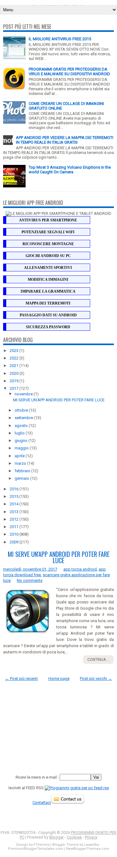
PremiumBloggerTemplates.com (35, 849)
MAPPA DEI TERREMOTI (48, 303)
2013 (14, 511)
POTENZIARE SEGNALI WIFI (48, 232)
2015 (14, 496)
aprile (20, 455)
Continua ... (98, 659)
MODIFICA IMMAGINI (48, 279)
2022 (14, 358)
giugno (21, 440)
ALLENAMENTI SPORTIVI (48, 267)
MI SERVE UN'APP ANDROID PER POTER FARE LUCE (59, 400)
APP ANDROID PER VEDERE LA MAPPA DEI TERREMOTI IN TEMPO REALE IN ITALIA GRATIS (64, 140)
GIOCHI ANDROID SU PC (48, 256)
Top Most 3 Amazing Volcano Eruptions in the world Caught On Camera (70, 169)
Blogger (56, 837)
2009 (14, 542)
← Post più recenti (21, 678)
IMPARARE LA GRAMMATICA (48, 291)
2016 (14, 489)
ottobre (22, 410)
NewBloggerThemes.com (87, 849)
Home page (59, 678)
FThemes (42, 845)
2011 (14, 526)
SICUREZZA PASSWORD (48, 327)
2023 (14, 350)
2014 (14, 504)
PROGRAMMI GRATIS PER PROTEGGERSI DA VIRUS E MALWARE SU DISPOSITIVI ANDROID (69, 71)
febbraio (23, 470)
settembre (24, 417)
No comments (29, 580)
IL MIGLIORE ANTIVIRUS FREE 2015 (60, 39)
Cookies (74, 837)
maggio (22, 448)
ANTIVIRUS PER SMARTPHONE (48, 220)
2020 (14, 373)
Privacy (91, 837)
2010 (14, 534)
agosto (22, 425)
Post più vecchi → (96, 678)
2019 (14, 381)
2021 (14, 365)
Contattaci (41, 802)
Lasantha (91, 845)
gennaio (22, 478)
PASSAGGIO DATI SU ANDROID (48, 315)
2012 (14, 519)
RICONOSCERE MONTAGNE (48, 244)
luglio (20, 433)
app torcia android (80, 569)
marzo (21, 463)
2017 (14, 388)
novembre (24, 394)
